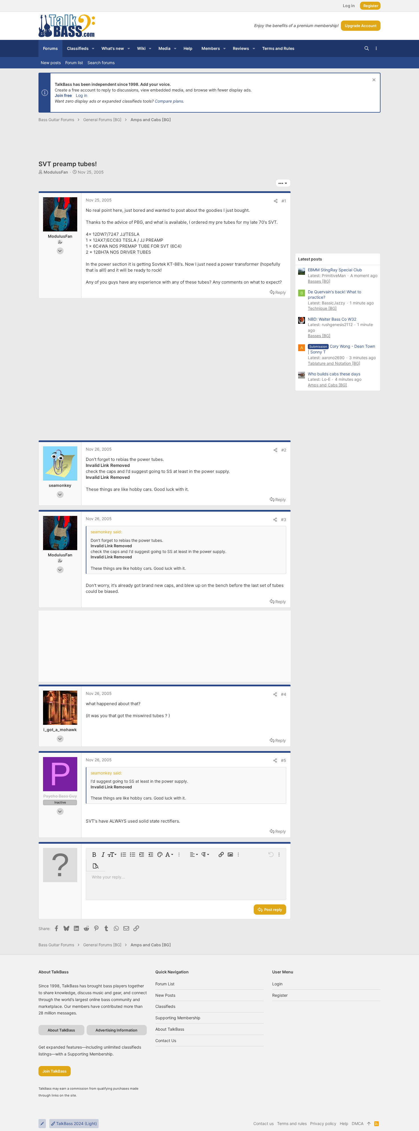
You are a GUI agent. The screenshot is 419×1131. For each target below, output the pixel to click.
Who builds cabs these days (334, 373)
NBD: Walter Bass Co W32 (332, 319)
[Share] (276, 201)
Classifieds (165, 1006)
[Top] (369, 1123)
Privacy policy (323, 1123)
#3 (283, 519)
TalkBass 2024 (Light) (76, 1123)
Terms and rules (292, 1123)
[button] (93, 48)
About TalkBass (169, 1029)
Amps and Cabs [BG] (327, 385)
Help (344, 1123)
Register (280, 995)
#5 (283, 760)
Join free (63, 95)
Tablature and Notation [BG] (334, 363)
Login (277, 983)
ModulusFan (56, 172)
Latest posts (310, 259)
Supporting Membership (177, 1017)
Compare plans (169, 101)
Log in (81, 95)
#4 (283, 694)
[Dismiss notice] (373, 81)
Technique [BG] (322, 308)
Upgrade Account (361, 25)
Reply (280, 292)
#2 (283, 449)
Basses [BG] (319, 281)
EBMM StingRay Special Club (335, 269)
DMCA (357, 1123)
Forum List (164, 983)
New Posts (165, 995)
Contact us (165, 1040)
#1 (284, 200)
